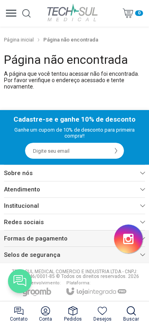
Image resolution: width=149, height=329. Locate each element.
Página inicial (19, 40)
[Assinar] (116, 151)
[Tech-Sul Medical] (72, 13)
